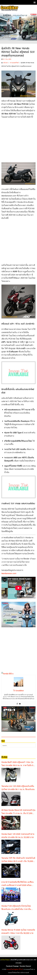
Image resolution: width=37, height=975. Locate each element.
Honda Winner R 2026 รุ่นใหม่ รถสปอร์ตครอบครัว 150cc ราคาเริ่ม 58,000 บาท (18, 931)
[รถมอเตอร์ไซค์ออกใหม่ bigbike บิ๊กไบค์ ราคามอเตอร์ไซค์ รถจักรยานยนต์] (9, 9)
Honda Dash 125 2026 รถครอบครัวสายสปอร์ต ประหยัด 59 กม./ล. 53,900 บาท (17, 835)
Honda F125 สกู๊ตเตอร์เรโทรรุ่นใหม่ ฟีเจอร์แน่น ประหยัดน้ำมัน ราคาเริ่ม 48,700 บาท (16, 907)
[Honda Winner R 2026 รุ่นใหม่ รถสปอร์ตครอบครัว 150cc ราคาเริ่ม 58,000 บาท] (10, 943)
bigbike (16, 969)
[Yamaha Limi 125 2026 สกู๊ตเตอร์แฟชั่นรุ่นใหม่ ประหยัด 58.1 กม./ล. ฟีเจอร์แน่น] (10, 799)
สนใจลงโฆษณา (5, 960)
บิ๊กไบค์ (21, 969)
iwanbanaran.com (8, 573)
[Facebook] (17, 704)
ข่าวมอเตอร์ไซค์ (14, 62)
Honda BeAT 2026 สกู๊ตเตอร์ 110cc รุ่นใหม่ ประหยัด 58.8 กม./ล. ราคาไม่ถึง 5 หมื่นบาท (17, 764)
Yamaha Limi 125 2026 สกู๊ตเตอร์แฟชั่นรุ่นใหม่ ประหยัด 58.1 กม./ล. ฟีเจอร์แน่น (18, 788)
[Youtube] (20, 704)
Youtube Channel (25, 966)
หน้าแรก (5, 62)
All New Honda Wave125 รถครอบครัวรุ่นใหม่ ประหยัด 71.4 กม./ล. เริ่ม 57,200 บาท (18, 812)
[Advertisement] (18, 138)
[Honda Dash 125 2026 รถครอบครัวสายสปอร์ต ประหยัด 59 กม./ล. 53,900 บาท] (10, 847)
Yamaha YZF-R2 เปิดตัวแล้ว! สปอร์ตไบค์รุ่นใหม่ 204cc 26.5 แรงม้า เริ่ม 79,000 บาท (18, 860)
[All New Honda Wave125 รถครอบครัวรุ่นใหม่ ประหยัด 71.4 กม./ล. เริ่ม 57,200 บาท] (10, 823)
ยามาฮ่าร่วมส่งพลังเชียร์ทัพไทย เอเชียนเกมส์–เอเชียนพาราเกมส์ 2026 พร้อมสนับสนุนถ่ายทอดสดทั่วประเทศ (17, 883)
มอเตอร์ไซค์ (10, 969)
